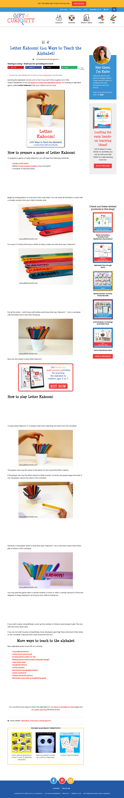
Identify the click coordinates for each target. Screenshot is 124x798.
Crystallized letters (20, 651)
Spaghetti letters (19, 665)
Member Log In (96, 9)
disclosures (46, 75)
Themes (101, 23)
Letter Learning (40, 709)
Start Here (63, 9)
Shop (85, 9)
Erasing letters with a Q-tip (24, 657)
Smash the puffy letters (22, 675)
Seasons (71, 23)
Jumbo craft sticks (20, 163)
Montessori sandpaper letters (25, 670)
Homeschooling (75, 9)
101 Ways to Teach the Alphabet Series (44, 82)
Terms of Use (76, 793)
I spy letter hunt (19, 662)
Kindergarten (53, 59)
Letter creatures (19, 673)
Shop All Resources (103, 356)
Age (113, 23)
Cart (107, 9)
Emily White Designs (102, 793)
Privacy (66, 793)
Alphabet (25, 721)
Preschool (42, 59)
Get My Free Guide (103, 166)
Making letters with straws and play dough (30, 659)
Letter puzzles (18, 667)
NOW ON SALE (79, 4)
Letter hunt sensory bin (22, 654)
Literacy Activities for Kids (64, 707)
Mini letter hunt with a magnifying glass (29, 678)
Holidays (58, 23)
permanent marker (29, 166)
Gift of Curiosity (21, 19)
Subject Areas (86, 23)
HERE (101, 95)
